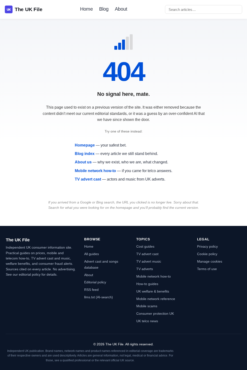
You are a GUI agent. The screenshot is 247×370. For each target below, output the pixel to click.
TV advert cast (88, 179)
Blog (104, 9)
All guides (91, 254)
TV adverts (144, 269)
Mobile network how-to (95, 171)
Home (86, 9)
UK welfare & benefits (152, 291)
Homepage (85, 145)
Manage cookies (209, 261)
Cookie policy (207, 254)
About (121, 9)
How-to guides (147, 284)
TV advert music (148, 261)
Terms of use (207, 269)
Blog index (85, 154)
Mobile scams (146, 306)
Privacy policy (207, 246)
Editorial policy (95, 282)
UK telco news (147, 321)
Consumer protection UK (155, 313)
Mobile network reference (155, 299)
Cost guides (145, 246)
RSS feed (91, 290)
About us (83, 162)
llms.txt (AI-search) (98, 297)
